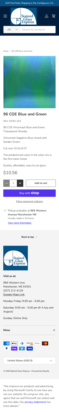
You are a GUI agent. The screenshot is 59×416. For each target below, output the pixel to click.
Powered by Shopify (40, 371)
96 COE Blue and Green (22, 51)
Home (6, 51)
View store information (19, 222)
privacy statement (35, 402)
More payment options (29, 201)
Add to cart (40, 183)
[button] (53, 16)
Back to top (27, 237)
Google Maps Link (14, 294)
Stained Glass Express (20, 371)
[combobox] (29, 29)
